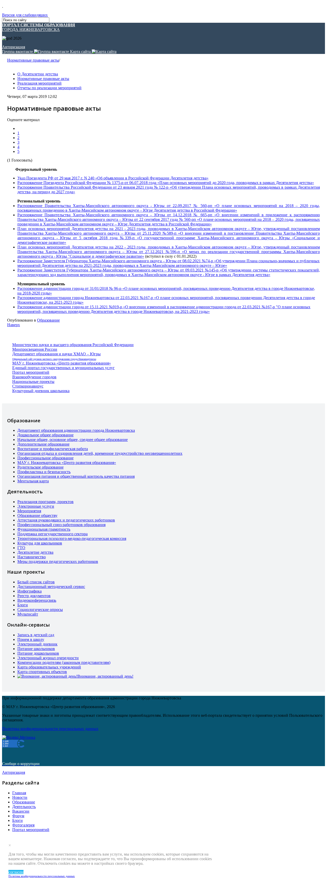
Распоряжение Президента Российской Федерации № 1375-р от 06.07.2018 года (87, 182)
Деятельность (24, 806)
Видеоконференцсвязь (36, 600)
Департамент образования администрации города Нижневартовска (76, 430)
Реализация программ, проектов (45, 501)
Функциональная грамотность (43, 529)
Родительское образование (40, 467)
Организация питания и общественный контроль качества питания (76, 476)
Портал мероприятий (30, 372)
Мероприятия (29, 511)
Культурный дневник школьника (40, 391)
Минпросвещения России (34, 349)
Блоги (22, 605)
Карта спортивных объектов (42, 671)
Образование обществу (37, 515)
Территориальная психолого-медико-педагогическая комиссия (71, 538)
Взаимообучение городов (34, 377)
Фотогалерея (23, 825)
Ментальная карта (33, 481)
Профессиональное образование (45, 458)
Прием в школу (30, 639)
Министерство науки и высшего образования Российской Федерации (73, 345)
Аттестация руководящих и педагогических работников (66, 520)
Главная (19, 793)
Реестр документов (34, 596)
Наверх (13, 325)
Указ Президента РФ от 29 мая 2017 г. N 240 (56, 178)
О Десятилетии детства (37, 74)
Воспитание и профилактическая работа (52, 449)
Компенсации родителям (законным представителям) (63, 662)
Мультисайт (27, 614)
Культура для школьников (39, 543)
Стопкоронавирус (27, 386)
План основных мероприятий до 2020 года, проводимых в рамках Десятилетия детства (235, 182)
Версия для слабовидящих (25, 15)
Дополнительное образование (43, 444)
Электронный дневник (37, 644)
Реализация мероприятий (39, 83)
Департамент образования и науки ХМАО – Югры (56, 354)
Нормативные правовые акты (33, 60)
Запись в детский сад (35, 635)
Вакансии (20, 811)
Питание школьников (36, 648)
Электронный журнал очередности (48, 658)
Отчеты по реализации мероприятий (49, 88)
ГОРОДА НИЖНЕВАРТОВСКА (38, 27)
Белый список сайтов (36, 582)
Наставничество (31, 557)
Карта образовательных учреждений (49, 667)
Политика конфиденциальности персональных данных (41, 876)
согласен (16, 872)
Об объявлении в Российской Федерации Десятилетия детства (151, 178)
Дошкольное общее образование (45, 435)
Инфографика (29, 591)
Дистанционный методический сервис (51, 586)
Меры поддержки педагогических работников (57, 561)
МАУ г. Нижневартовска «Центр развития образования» (61, 363)
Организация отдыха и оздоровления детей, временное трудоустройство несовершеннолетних (99, 453)
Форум (18, 816)
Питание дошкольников (38, 653)
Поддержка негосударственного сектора (52, 534)
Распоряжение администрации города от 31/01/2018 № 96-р (69, 288)
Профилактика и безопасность (44, 472)
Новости (19, 797)
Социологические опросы (40, 609)
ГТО (21, 548)
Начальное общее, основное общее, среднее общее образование (72, 439)
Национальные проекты (33, 381)
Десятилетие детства (35, 552)
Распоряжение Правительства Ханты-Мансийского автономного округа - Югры (92, 205)
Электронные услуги (35, 506)
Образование (48, 320)
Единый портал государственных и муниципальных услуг (63, 368)
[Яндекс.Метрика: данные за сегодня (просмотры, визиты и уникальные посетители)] (18, 737)
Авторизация (13, 47)
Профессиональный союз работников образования (61, 524)
